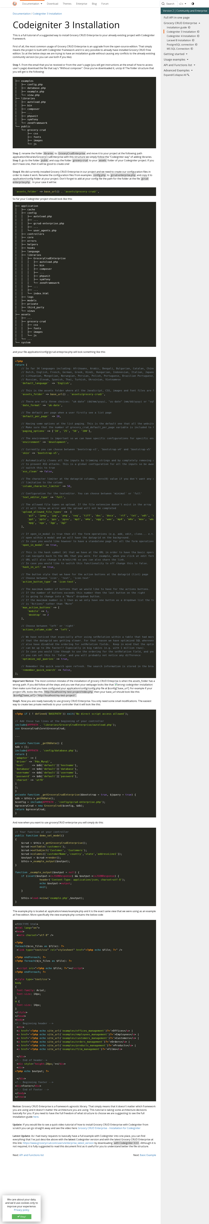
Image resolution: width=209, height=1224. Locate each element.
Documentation (30, 3)
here (36, 1116)
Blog (94, 3)
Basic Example (148, 1155)
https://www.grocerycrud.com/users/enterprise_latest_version (58, 1143)
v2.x (181, 3)
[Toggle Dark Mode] (192, 3)
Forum (104, 3)
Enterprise (81, 3)
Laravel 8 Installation (179, 40)
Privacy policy (21, 1210)
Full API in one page (177, 17)
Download (52, 3)
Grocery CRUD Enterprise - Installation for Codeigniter (109, 1128)
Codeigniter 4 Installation (182, 36)
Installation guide (177, 27)
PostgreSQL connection (181, 44)
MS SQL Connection (179, 48)
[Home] (15, 3)
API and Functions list (31, 1155)
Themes (67, 3)
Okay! (23, 1216)
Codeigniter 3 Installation (182, 31)
